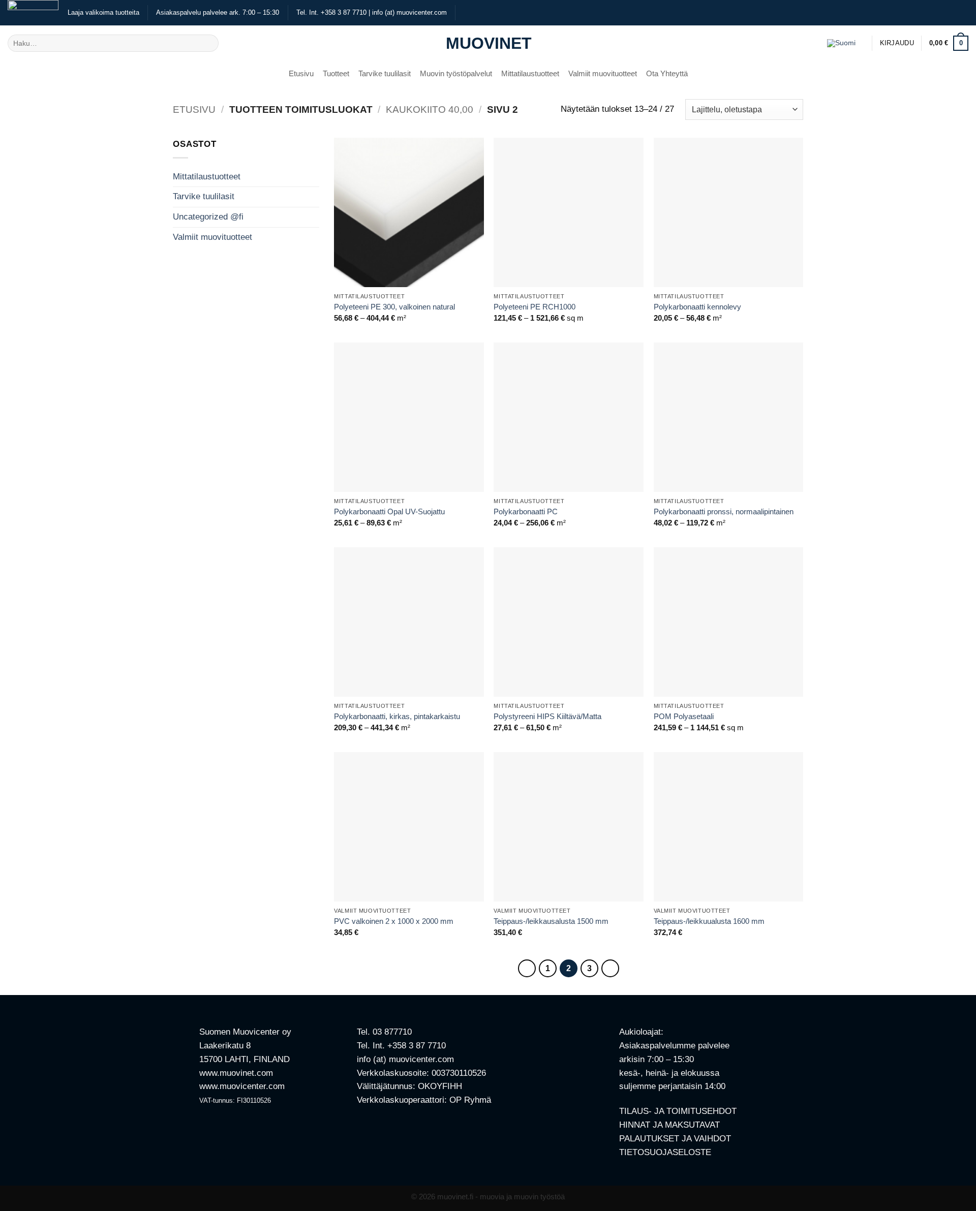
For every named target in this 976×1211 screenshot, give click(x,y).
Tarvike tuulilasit (384, 73)
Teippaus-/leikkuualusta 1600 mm (709, 921)
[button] (897, 43)
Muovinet (488, 43)
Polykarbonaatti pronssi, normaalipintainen (724, 511)
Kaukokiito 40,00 (429, 109)
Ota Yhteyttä (667, 73)
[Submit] (208, 43)
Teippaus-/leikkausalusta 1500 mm (551, 921)
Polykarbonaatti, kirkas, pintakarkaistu (397, 716)
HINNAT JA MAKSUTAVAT (669, 1125)
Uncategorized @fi (208, 217)
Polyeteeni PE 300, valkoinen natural (394, 306)
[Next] (610, 968)
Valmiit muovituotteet (602, 73)
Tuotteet (336, 73)
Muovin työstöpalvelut (456, 73)
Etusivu (301, 73)
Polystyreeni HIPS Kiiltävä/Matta (547, 716)
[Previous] (527, 968)
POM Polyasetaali (684, 716)
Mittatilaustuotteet (530, 73)
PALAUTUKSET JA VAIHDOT (675, 1138)
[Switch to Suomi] (841, 43)
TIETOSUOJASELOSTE (665, 1152)
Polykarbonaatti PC (526, 511)
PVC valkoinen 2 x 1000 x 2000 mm (393, 921)
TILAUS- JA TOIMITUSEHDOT (678, 1111)
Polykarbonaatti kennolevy (697, 306)
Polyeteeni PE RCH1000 (534, 306)
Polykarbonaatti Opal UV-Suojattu (389, 511)
